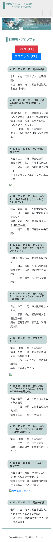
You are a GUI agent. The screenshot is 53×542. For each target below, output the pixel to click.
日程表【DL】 (26, 49)
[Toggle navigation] (46, 13)
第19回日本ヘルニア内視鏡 (20, 5)
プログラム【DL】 (26, 56)
